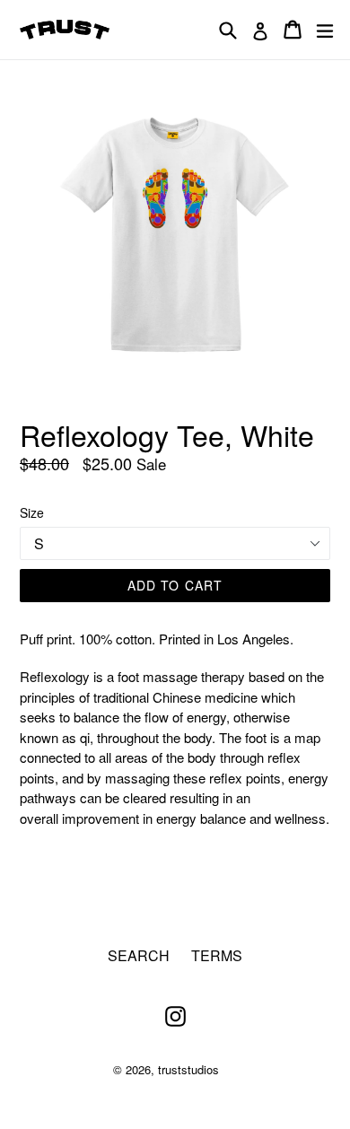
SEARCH (139, 955)
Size (32, 512)
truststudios (188, 1069)
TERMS (216, 955)
